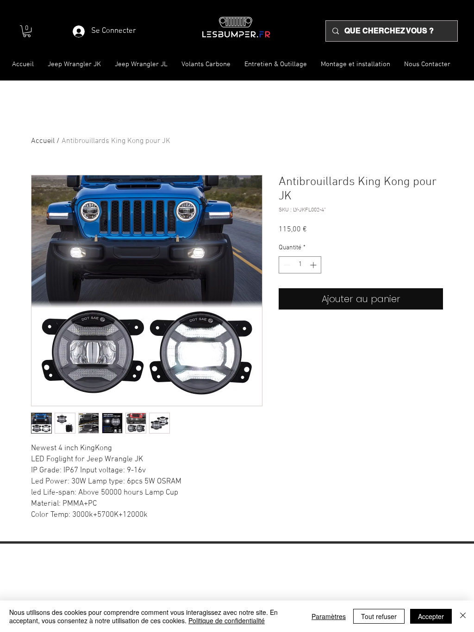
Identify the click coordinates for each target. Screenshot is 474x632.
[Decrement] (286, 265)
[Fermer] (462, 616)
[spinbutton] (300, 265)
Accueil (43, 141)
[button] (27, 31)
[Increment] (314, 265)
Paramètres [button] (329, 616)
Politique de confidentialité (226, 620)
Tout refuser (379, 616)
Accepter (431, 616)
